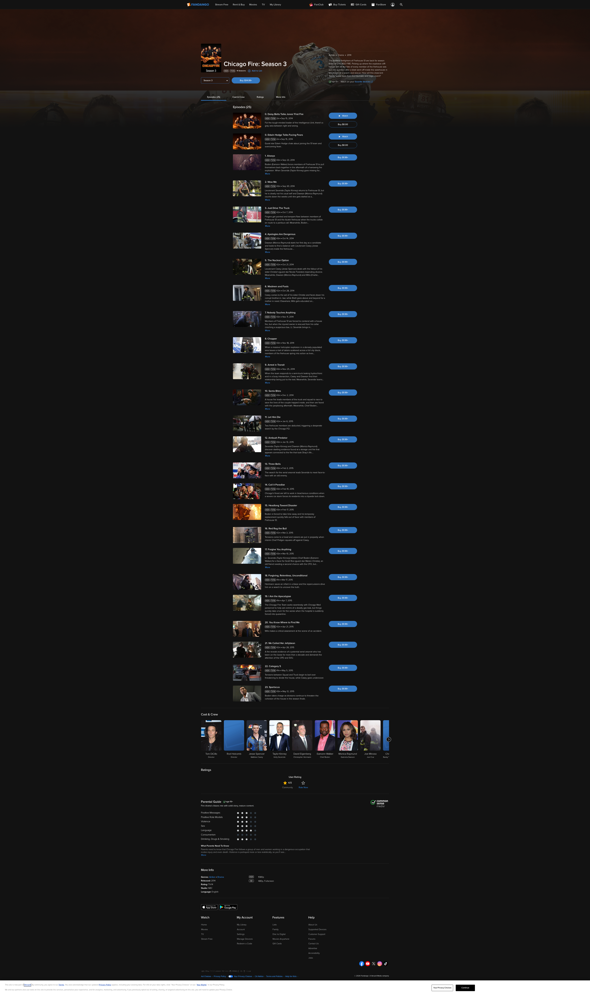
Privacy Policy (220, 976)
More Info (280, 97)
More (267, 173)
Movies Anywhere (281, 939)
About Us (312, 924)
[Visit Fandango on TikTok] (385, 963)
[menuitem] (358, 4)
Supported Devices (317, 929)
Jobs (310, 958)
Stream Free (206, 939)
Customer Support (316, 934)
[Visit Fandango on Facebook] (361, 963)
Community (287, 787)
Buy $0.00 (343, 124)
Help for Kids (291, 976)
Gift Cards (277, 943)
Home (204, 924)
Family (276, 929)
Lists (275, 924)
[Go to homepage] (198, 4)
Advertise (312, 948)
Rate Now (303, 787)
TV (202, 934)
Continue (465, 988)
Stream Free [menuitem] (221, 4)
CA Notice (259, 976)
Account (241, 929)
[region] (295, 987)
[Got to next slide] (388, 739)
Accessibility (314, 953)
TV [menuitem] (263, 4)
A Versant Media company (379, 976)
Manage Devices (245, 939)
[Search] (401, 4)
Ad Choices (206, 976)
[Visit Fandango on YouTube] (367, 963)
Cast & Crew (238, 97)
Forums (311, 939)
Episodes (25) (213, 97)
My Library (241, 924)
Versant (27, 985)
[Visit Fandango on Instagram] (379, 963)
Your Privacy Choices (243, 976)
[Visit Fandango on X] (373, 963)
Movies (204, 929)
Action (212, 877)
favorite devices (362, 81)
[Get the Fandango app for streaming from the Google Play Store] (228, 907)
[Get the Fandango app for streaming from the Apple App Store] (209, 907)
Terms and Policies (274, 976)
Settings (240, 934)
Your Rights (201, 985)
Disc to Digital (279, 934)
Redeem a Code (244, 943)
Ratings (260, 97)
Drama (220, 877)
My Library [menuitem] (275, 4)
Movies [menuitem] (253, 4)
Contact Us (313, 943)
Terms (61, 985)
